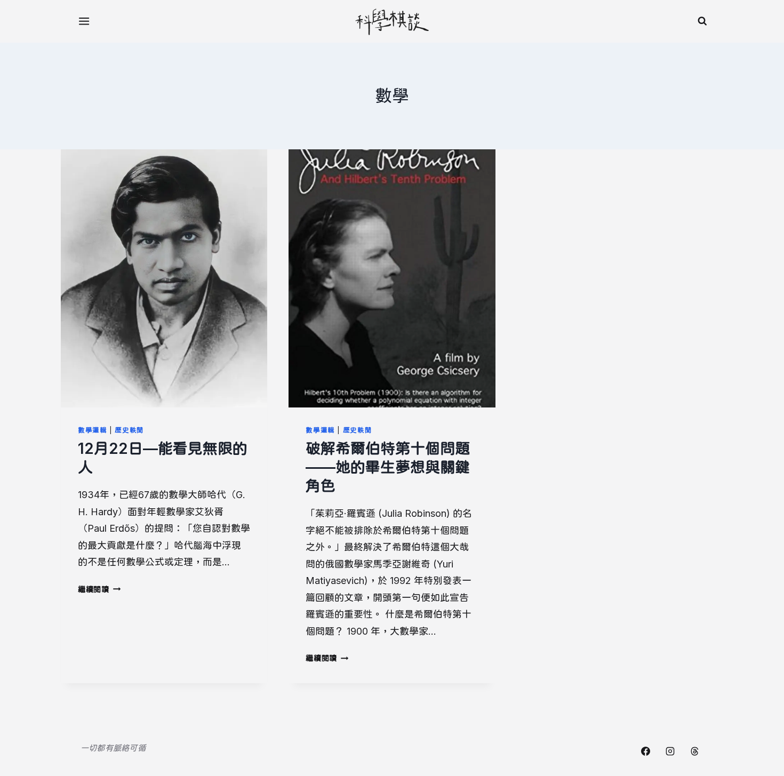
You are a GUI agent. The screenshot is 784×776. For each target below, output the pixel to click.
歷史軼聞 (129, 430)
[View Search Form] (702, 21)
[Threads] (694, 751)
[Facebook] (645, 751)
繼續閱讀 (98, 589)
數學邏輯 (92, 430)
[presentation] (164, 278)
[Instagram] (670, 751)
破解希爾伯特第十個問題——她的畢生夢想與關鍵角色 (388, 467)
